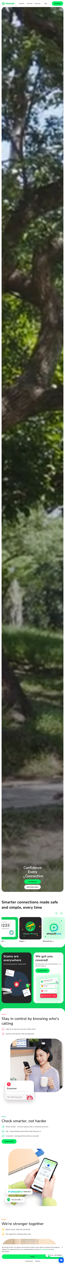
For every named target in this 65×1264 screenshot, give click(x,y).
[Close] (62, 1247)
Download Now (42, 971)
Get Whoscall (33, 881)
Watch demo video (32, 887)
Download (57, 3)
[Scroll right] (61, 913)
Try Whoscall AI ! (9, 1141)
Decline (37, 1261)
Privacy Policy (44, 1249)
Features (21, 3)
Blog (45, 3)
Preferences (29, 1261)
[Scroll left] (56, 913)
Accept (32, 1257)
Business (37, 3)
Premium (29, 3)
